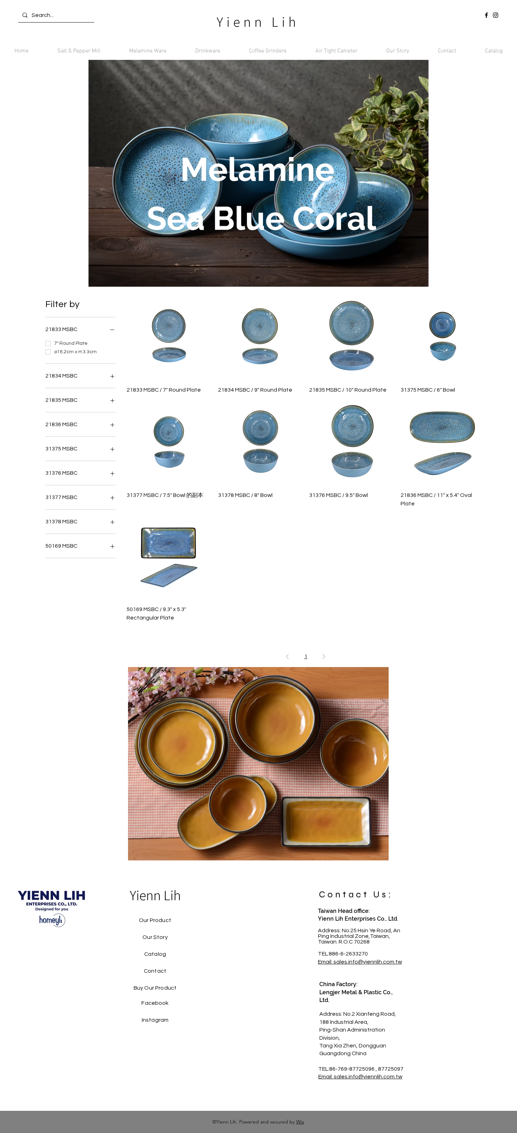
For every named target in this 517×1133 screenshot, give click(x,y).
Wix (300, 1122)
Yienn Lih (258, 21)
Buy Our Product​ (155, 988)
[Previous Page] (287, 656)
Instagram (155, 1020)
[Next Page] (324, 656)
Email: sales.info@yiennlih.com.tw (360, 962)
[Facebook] (486, 15)
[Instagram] (495, 15)
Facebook (154, 1003)
